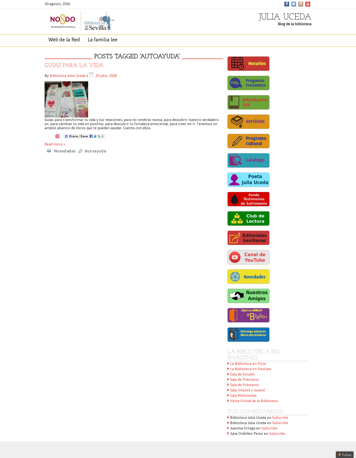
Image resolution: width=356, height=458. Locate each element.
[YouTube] (308, 4)
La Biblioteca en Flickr (248, 363)
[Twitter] (293, 4)
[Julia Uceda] (77, 20)
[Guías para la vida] (134, 99)
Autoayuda (95, 151)
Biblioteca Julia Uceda (68, 76)
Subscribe (280, 417)
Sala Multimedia (243, 395)
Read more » (55, 144)
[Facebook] (287, 4)
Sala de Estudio (242, 374)
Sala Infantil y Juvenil (247, 390)
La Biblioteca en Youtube (250, 369)
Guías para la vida (74, 65)
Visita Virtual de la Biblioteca (254, 401)
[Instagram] (300, 4)
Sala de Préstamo (244, 379)
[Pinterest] (57, 136)
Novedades (65, 151)
